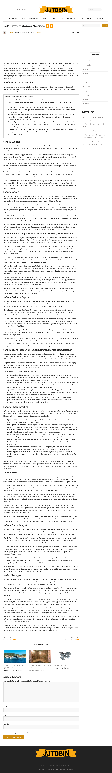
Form (45, 19)
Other (87, 99)
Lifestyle (71, 19)
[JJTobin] (56, 750)
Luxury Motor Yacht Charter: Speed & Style (93, 118)
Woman (100, 19)
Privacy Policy (50, 769)
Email (6, 715)
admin (11, 32)
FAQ (57, 769)
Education (13, 19)
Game (53, 19)
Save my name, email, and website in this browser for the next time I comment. (32, 733)
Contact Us (70, 769)
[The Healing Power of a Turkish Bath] (40, 656)
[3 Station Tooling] (65, 656)
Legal (61, 19)
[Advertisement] (41, 49)
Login (81, 19)
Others (39, 32)
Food (23, 19)
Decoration (33, 19)
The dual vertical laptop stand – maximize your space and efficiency (95, 136)
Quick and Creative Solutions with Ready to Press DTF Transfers (95, 143)
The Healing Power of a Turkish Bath (94, 125)
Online (90, 19)
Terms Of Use (41, 769)
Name (6, 706)
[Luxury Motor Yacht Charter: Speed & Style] (15, 656)
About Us (62, 769)
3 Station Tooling (60, 666)
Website (6, 724)
